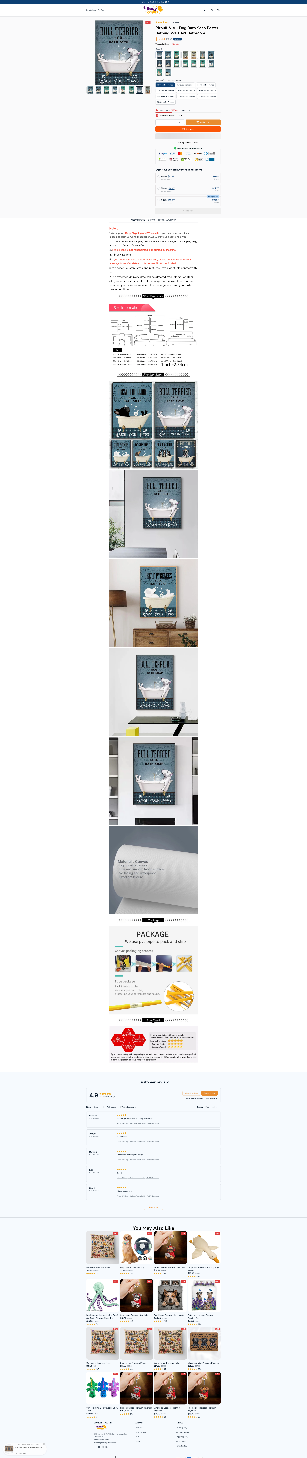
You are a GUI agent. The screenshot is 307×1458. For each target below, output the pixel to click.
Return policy (181, 1441)
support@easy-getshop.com (105, 1443)
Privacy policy (181, 1428)
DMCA (137, 1441)
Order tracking (140, 1432)
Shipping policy (182, 1437)
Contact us (139, 1428)
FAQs (137, 1437)
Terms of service (182, 1432)
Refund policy (181, 1446)
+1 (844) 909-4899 (101, 1440)
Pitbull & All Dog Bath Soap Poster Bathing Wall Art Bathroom (138, 1123)
